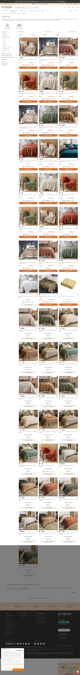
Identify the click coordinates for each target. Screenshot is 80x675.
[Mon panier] (77, 7)
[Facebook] (38, 644)
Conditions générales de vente (11, 627)
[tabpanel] (30, 10)
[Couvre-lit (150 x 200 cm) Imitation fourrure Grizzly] (48, 283)
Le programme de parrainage (41, 617)
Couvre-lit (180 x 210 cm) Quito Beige (66, 296)
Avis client (7, 634)
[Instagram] (44, 644)
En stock (20, 62)
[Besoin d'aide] (65, 7)
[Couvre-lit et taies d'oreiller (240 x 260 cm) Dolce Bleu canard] (68, 148)
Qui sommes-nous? (24, 615)
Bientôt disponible (28, 333)
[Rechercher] (37, 7)
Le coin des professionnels (41, 622)
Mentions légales (8, 630)
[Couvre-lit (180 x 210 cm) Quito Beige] (68, 283)
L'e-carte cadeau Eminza (40, 620)
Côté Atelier (23, 617)
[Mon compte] (69, 7)
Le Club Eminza (39, 615)
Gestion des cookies (9, 632)
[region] (40, 13)
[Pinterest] (35, 644)
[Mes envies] (73, 7)
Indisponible (28, 299)
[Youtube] (41, 644)
